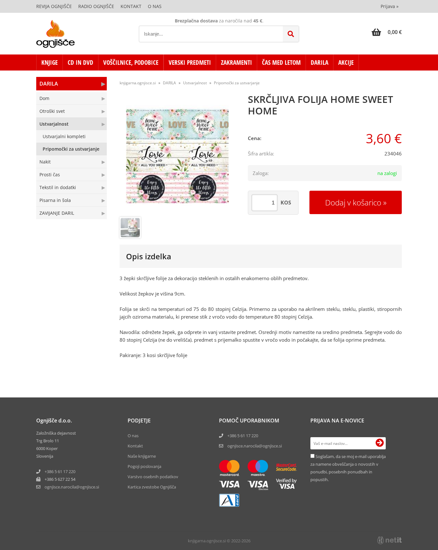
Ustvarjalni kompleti (64, 136)
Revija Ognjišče (54, 6)
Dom (44, 98)
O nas (155, 6)
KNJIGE (49, 62)
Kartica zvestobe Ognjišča (152, 487)
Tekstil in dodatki (57, 187)
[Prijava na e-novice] (380, 443)
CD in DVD (80, 62)
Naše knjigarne (142, 456)
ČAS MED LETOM (281, 62)
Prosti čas (49, 174)
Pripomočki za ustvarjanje (71, 149)
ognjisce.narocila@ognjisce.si (254, 446)
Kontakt (131, 6)
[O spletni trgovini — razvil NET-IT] (389, 540)
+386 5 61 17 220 (60, 471)
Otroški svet (52, 111)
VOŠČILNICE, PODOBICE (130, 62)
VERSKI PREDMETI (190, 62)
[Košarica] (387, 32)
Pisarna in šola (55, 200)
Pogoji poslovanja (144, 466)
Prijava (390, 6)
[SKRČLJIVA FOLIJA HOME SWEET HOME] (177, 156)
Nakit (45, 162)
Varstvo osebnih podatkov (153, 476)
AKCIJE (346, 62)
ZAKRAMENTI (236, 62)
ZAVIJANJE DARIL (56, 213)
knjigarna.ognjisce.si (138, 83)
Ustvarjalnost (54, 124)
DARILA (319, 62)
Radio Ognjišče (96, 6)
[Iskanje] (291, 34)
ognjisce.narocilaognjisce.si (72, 487)
